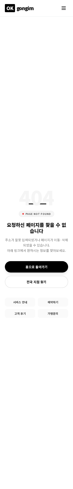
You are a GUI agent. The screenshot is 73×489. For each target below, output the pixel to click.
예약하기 (53, 302)
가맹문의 (53, 313)
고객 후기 (20, 313)
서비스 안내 (20, 302)
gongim (19, 8)
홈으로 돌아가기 (37, 266)
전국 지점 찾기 (36, 281)
